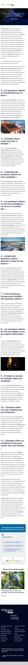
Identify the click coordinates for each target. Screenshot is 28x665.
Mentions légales (5, 650)
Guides (12, 16)
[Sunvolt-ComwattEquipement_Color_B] (8, 4)
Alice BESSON (8, 13)
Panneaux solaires (18, 16)
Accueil (12, 18)
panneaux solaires (15, 38)
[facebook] (1, 653)
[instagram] (8, 653)
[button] (13, 561)
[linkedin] (6, 653)
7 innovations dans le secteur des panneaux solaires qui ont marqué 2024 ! (12, 592)
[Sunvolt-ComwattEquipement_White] (7, 609)
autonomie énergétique (6, 483)
